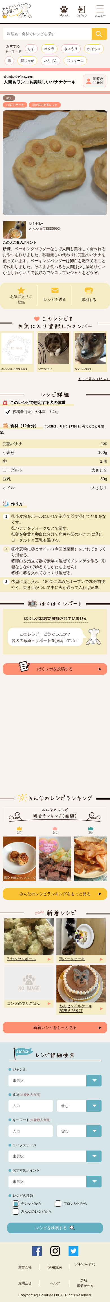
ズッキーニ (75, 61)
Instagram (55, 1251)
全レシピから (31, 1204)
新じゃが (27, 61)
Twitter (73, 1251)
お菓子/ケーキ (15, 104)
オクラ (49, 49)
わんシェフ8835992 (44, 229)
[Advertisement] (55, 738)
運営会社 (25, 1267)
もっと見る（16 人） (94, 379)
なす (31, 49)
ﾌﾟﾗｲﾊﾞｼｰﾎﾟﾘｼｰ (85, 1267)
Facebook (37, 1251)
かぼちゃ (94, 49)
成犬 (9, 98)
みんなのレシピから (36, 1211)
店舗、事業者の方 (85, 1283)
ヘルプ (55, 1283)
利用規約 (55, 1267)
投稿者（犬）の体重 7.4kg (35, 412)
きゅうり (71, 49)
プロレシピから (75, 1204)
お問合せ (25, 1283)
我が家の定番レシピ (45, 104)
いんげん (50, 61)
